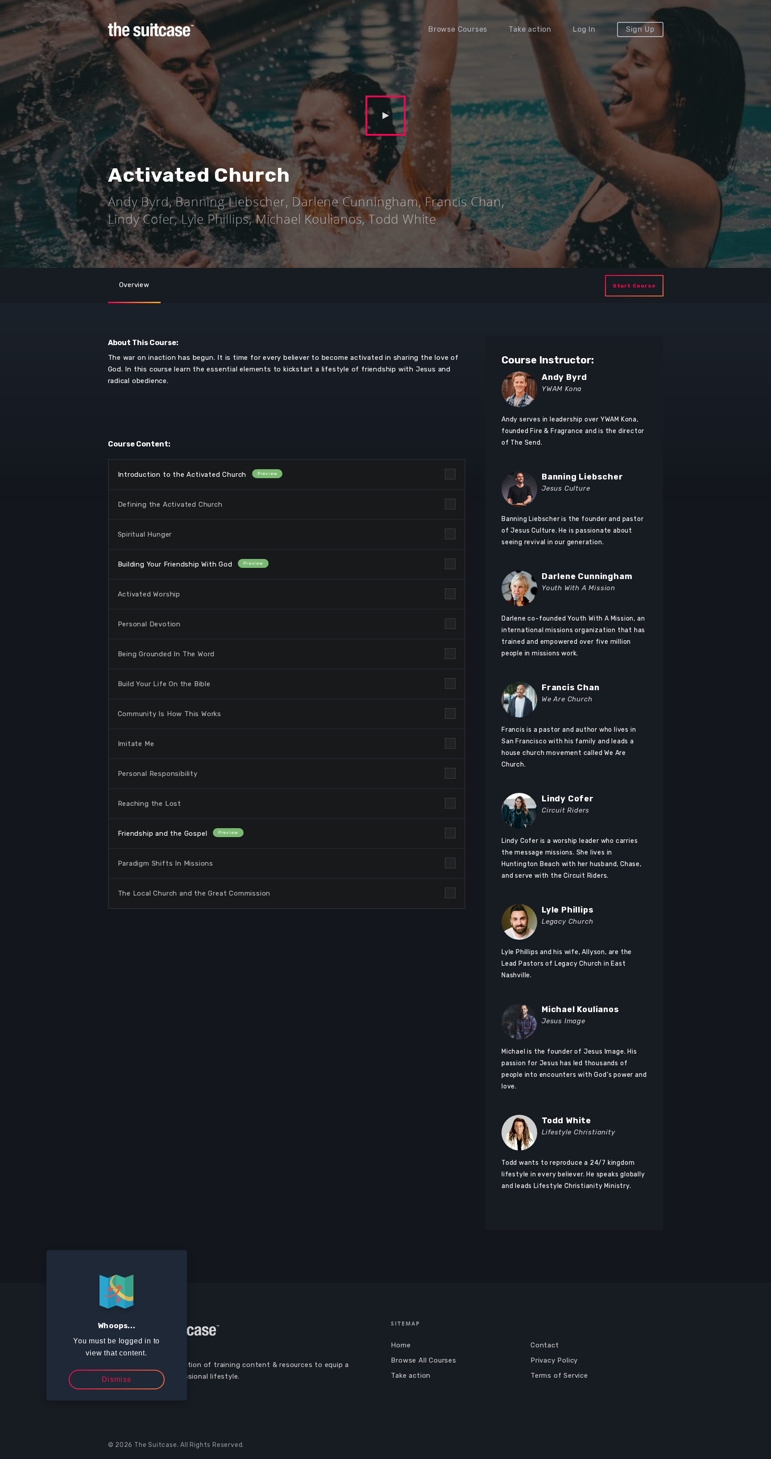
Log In (584, 29)
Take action (530, 29)
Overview (134, 285)
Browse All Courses (423, 1360)
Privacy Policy (554, 1360)
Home (400, 1345)
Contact (545, 1345)
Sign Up (640, 29)
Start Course (634, 286)
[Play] (385, 116)
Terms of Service (559, 1375)
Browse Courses (457, 29)
